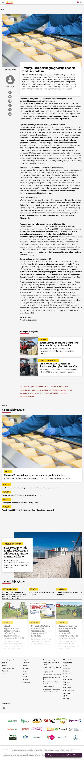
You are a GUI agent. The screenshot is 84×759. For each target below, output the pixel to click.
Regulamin (5, 671)
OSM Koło (66, 682)
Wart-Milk (66, 699)
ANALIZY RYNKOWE (51, 393)
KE (21, 387)
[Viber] (10, 114)
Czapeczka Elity (48, 672)
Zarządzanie (26, 668)
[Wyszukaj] (81, 2)
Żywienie (25, 674)
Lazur (65, 676)
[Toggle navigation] (3, 2)
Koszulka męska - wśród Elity (52, 674)
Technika (25, 679)
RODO (4, 674)
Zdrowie (25, 671)
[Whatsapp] (10, 109)
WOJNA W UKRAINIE (27, 397)
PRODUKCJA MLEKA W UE (41, 390)
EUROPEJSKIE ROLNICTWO (62, 390)
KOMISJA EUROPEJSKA (59, 387)
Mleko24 (25, 665)
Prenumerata (26, 682)
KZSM (65, 665)
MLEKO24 (64, 393)
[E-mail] (10, 105)
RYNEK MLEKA (25, 390)
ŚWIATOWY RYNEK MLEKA (40, 387)
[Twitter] (10, 96)
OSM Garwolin (67, 679)
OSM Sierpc (67, 687)
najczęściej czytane (13, 409)
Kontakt (4, 662)
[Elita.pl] (14, 2)
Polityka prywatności (8, 668)
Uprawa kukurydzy (48, 686)
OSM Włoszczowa (68, 690)
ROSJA (26, 387)
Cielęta (25, 676)
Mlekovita (66, 671)
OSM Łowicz (67, 685)
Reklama (4, 665)
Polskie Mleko (67, 662)
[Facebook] (10, 92)
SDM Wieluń (67, 693)
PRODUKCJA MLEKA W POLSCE (31, 393)
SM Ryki (66, 696)
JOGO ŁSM (66, 668)
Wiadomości (26, 662)
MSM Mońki (67, 674)
